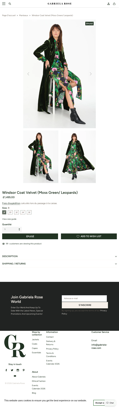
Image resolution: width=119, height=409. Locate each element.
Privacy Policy (52, 349)
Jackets (35, 339)
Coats (34, 344)
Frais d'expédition (11, 203)
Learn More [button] (10, 404)
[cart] (114, 3)
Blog (34, 393)
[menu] (3, 3)
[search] (10, 3)
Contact (50, 337)
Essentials (36, 352)
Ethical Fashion (39, 381)
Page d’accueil (9, 15)
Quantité (6, 224)
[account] (108, 3)
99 (7, 243)
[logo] (60, 3)
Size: (5, 208)
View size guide (9, 219)
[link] (6, 370)
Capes (35, 348)
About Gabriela (38, 377)
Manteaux (23, 15)
